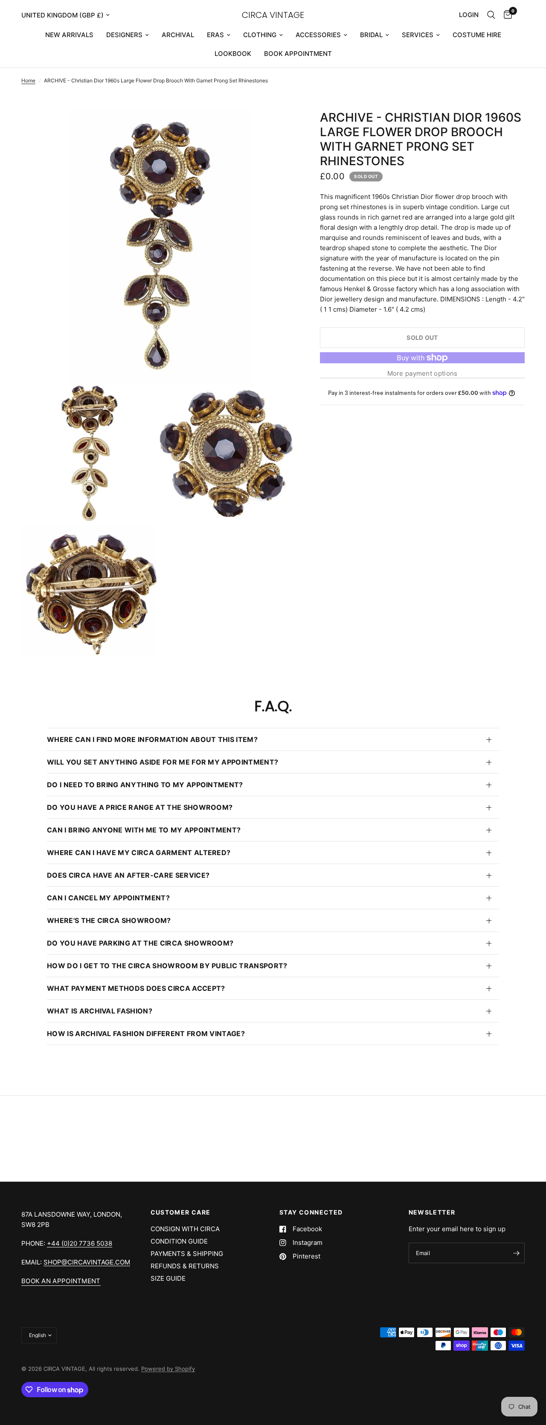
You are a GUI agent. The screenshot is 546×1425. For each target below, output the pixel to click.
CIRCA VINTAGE (273, 15)
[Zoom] (277, 128)
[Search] (491, 15)
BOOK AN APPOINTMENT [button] (61, 1281)
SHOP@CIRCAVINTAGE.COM (87, 1262)
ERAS (215, 35)
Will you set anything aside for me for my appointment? (162, 762)
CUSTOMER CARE (181, 1212)
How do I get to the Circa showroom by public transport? (167, 965)
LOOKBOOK (233, 54)
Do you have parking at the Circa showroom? (140, 943)
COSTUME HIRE (477, 35)
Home (28, 80)
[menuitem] (69, 35)
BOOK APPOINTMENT (298, 54)
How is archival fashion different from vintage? (146, 1033)
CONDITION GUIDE (179, 1241)
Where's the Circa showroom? (109, 920)
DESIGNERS (124, 35)
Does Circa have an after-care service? (128, 875)
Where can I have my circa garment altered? (138, 852)
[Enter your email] (516, 1253)
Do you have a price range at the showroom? (139, 807)
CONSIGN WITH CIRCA (185, 1229)
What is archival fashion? (99, 1011)
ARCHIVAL (178, 35)
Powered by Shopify (168, 1368)
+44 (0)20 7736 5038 (79, 1243)
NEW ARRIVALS (69, 35)
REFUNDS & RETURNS (185, 1266)
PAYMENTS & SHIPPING (187, 1254)
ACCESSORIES (318, 35)
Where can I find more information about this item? (152, 739)
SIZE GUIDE (168, 1278)
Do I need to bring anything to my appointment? (145, 784)
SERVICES (417, 35)
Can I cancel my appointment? (108, 898)
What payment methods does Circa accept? (136, 988)
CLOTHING (259, 35)
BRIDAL (371, 35)
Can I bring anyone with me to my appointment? (144, 830)
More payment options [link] (422, 373)
